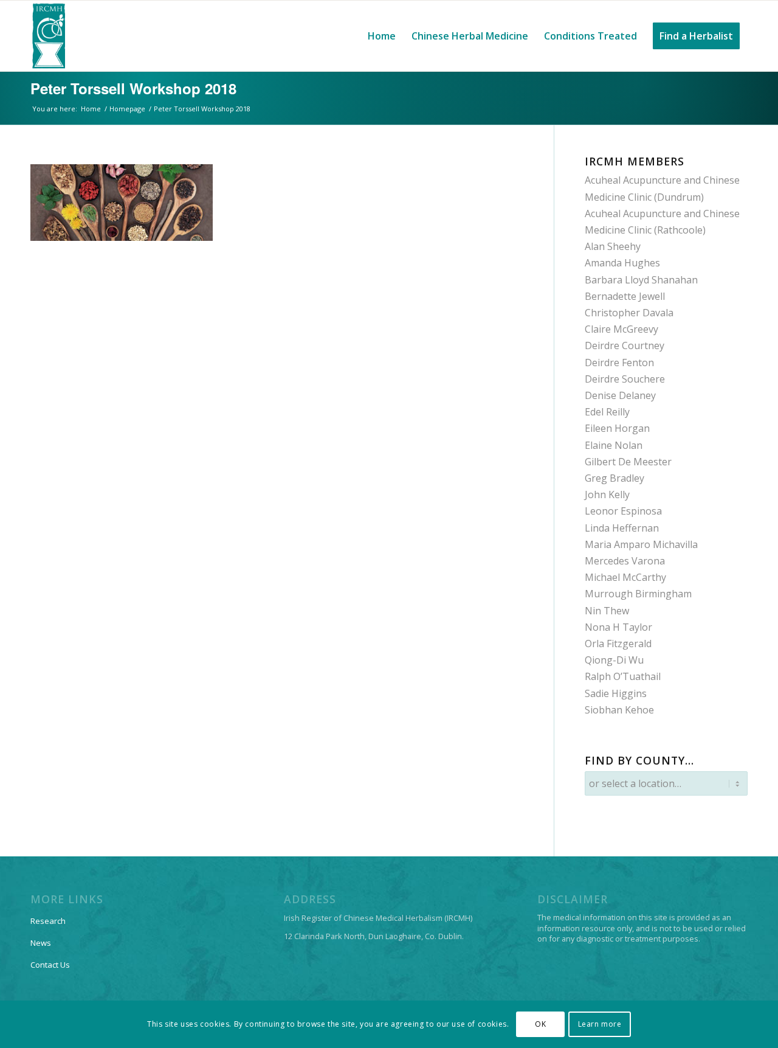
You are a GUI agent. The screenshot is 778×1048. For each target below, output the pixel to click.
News (40, 942)
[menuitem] (382, 36)
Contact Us (50, 964)
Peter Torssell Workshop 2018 (133, 88)
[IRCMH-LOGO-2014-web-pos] (48, 36)
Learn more (600, 1024)
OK (540, 1024)
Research (48, 920)
